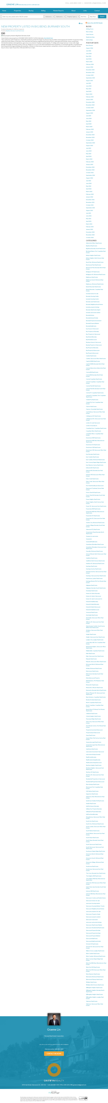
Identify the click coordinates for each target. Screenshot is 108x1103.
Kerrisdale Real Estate (92, 615)
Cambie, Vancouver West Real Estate (96, 358)
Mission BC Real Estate (92, 685)
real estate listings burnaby (93, 754)
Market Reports (58, 11)
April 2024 (88, 124)
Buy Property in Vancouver (93, 334)
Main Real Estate (90, 653)
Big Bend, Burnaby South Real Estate (95, 248)
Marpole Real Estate (91, 659)
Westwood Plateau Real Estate (94, 979)
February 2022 (90, 194)
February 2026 (90, 64)
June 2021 (89, 216)
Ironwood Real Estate (92, 612)
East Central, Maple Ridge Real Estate (96, 462)
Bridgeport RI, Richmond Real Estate (95, 274)
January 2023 (89, 164)
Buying (31, 11)
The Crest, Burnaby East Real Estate (95, 873)
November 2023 (90, 137)
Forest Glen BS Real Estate (93, 492)
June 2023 (89, 151)
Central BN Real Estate (92, 372)
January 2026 (89, 67)
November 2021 (90, 202)
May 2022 (88, 186)
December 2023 (90, 134)
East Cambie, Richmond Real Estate (95, 459)
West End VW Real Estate (93, 967)
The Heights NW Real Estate (93, 876)
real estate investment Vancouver (95, 751)
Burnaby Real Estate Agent (93, 310)
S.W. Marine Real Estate (92, 791)
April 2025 (88, 91)
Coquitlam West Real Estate (93, 431)
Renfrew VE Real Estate (92, 772)
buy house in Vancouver (92, 328)
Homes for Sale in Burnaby (93, 593)
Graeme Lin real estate (92, 536)
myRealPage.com (54, 1093)
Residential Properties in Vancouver (95, 779)
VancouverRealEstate (92, 938)
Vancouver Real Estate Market (94, 925)
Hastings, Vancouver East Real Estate (96, 575)
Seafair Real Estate (91, 803)
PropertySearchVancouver (93, 732)
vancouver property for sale (93, 911)
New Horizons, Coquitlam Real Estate (96, 697)
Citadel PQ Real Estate (92, 399)
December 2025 (90, 69)
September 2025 (90, 78)
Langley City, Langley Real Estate (94, 639)
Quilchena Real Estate (92, 749)
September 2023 (90, 142)
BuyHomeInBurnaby (91, 337)
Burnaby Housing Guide (92, 296)
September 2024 (90, 110)
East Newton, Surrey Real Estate (94, 465)
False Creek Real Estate (92, 478)
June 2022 (89, 183)
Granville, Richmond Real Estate (94, 551)
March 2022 (89, 191)
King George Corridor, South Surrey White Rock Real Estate (95, 626)
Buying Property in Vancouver (94, 345)
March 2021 (89, 224)
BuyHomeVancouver (91, 339)
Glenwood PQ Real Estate (93, 529)
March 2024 (89, 126)
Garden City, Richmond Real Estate (95, 522)
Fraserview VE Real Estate (93, 515)
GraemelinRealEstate (91, 541)
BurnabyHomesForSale (92, 318)
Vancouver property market (93, 917)
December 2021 (90, 199)
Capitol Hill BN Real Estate (93, 361)
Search (102, 16)
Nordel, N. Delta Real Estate (93, 699)
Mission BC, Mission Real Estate (94, 687)
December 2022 (90, 167)
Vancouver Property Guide (93, 914)
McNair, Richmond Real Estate (94, 668)
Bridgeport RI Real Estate (93, 271)
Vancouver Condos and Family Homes (96, 898)
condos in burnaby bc (91, 425)
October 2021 (90, 205)
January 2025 (89, 99)
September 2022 (90, 175)
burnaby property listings (92, 307)
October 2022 (90, 172)
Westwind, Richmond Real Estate (95, 976)
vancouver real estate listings (94, 922)
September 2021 (90, 207)
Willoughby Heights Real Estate (94, 994)
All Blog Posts (89, 29)
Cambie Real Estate (91, 356)
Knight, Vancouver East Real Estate (95, 637)
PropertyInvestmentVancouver (94, 730)
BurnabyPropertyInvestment (93, 320)
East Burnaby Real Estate (92, 454)
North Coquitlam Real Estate (93, 702)
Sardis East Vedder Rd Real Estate (95, 800)
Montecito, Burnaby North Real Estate (96, 690)
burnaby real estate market (93, 312)
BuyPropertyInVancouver (93, 350)
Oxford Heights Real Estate (93, 716)
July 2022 (88, 180)
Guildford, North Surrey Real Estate (95, 560)
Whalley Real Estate (91, 982)
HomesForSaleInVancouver (93, 607)
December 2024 (90, 102)
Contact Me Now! (54, 1054)
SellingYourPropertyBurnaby (93, 811)
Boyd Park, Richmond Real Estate (94, 262)
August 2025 (89, 80)
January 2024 (89, 132)
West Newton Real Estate (93, 974)
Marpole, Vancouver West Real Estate (96, 661)
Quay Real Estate (90, 735)
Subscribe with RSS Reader (95, 23)
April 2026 (88, 59)
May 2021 (88, 218)
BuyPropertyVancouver (92, 353)
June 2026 (89, 53)
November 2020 (90, 234)
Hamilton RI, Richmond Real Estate (95, 563)
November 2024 (90, 105)
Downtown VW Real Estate (93, 447)
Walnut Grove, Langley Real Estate (95, 950)
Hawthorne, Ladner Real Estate (94, 578)
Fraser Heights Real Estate (93, 499)
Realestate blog (90, 37)
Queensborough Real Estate (93, 742)
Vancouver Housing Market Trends (95, 906)
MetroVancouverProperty (93, 678)
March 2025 (89, 94)
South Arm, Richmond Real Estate (95, 824)
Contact (97, 11)
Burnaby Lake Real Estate (92, 301)
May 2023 (88, 153)
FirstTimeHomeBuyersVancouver (95, 485)
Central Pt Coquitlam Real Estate (95, 392)
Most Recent (89, 45)
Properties (17, 11)
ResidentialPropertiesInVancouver (95, 781)
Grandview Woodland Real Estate (95, 544)
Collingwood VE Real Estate (93, 416)
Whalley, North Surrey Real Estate (95, 985)
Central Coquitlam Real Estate (94, 379)
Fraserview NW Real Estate (93, 509)
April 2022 (88, 188)
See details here (48, 38)
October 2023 (90, 140)
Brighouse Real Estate (92, 277)
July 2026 (88, 50)
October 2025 (90, 75)
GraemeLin (89, 539)
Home (4, 11)
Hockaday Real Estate (92, 590)
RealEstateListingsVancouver (94, 762)
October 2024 (90, 107)
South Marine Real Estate (92, 830)
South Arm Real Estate (92, 821)
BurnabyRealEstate (91, 326)
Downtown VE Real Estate (93, 444)
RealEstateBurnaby (91, 757)
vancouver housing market (93, 903)
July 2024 (88, 115)
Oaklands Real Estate (91, 713)
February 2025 (90, 96)
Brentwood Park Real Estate (93, 265)
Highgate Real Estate (91, 585)
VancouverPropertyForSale (93, 930)
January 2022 (89, 197)
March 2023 (89, 159)
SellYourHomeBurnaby (92, 814)
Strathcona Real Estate (92, 866)
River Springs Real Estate (92, 784)
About (73, 11)
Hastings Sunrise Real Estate (93, 569)
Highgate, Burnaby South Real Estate (96, 588)
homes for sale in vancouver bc (94, 599)
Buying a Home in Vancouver (93, 342)
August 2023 (89, 145)
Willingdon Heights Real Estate (94, 987)
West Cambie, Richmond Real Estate (95, 956)
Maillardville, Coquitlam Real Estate (95, 650)
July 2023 (88, 148)
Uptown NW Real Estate (92, 891)
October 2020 (90, 237)
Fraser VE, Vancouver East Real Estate (96, 506)
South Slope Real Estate (92, 837)
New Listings (89, 31)
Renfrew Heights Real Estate (93, 765)
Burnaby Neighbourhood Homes (94, 304)
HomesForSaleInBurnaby (92, 604)
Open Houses (89, 34)
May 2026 (88, 56)
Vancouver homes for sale (93, 900)
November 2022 (90, 170)
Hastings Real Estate (91, 566)
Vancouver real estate (92, 919)
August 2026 (89, 48)
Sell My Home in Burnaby (92, 806)
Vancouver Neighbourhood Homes (95, 908)
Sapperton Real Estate (92, 794)
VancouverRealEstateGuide (93, 941)
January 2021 (89, 229)
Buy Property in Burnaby (92, 331)
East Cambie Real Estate (92, 457)
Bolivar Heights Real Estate (93, 255)
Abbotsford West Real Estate (94, 243)
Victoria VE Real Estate (92, 944)
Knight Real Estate (91, 634)
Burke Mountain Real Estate (93, 286)
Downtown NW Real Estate (93, 438)
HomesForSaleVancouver (92, 609)
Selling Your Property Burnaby (94, 809)
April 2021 (88, 221)
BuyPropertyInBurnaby (92, 347)
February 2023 (90, 161)
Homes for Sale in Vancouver (93, 596)
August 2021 (89, 210)
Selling (43, 11)
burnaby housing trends (92, 299)
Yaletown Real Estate (91, 1001)
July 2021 (88, 213)
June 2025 (89, 86)
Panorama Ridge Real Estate (93, 719)
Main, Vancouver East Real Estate (95, 656)
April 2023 (88, 156)
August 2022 (89, 178)
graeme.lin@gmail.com (95, 3)
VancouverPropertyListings (93, 933)
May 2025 (88, 88)
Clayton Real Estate (91, 406)
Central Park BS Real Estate (93, 386)
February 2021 (90, 226)
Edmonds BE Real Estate (92, 467)
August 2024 (89, 113)
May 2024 (88, 121)
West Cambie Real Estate (93, 953)
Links (85, 11)
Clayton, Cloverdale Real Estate (94, 409)
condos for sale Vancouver (93, 423)
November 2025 (90, 72)
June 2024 (89, 118)
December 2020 (90, 232)
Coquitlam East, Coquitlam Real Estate (96, 428)
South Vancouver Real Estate (94, 844)
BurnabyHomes (90, 315)
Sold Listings (89, 40)
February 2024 (90, 129)
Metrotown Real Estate (92, 671)
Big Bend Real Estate (91, 245)
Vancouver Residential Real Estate (95, 927)
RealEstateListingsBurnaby (93, 760)
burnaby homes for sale (92, 293)
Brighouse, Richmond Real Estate (95, 284)
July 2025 (88, 83)
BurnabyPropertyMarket (92, 323)
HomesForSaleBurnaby (92, 601)
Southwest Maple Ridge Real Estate (95, 851)
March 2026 (89, 61)
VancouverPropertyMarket (93, 936)
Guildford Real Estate (91, 558)
